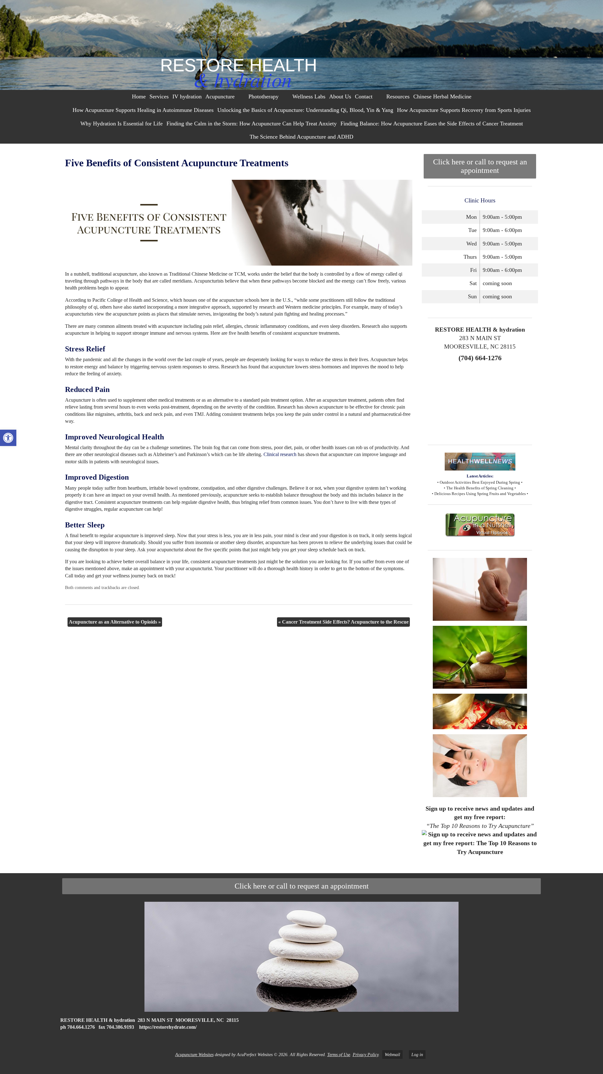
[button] (8, 438)
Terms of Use (338, 1054)
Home (139, 96)
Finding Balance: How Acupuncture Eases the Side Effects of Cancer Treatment (431, 123)
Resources (398, 96)
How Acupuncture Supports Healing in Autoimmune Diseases (143, 110)
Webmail (392, 1054)
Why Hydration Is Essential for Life (121, 123)
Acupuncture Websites (194, 1054)
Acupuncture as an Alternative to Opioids (115, 622)
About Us (340, 96)
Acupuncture (220, 96)
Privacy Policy (365, 1054)
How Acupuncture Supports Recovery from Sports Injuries (464, 110)
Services (159, 96)
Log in (417, 1054)
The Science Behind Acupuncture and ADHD (301, 137)
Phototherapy (263, 96)
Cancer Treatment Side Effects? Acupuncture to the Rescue (343, 622)
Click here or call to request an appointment (480, 166)
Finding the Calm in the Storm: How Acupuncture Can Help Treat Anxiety (251, 123)
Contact (363, 96)
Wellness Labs (308, 96)
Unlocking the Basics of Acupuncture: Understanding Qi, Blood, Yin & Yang (305, 110)
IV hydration (187, 96)
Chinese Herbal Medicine (442, 96)
